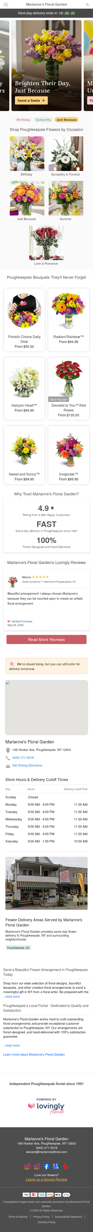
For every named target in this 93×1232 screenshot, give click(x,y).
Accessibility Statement (68, 1216)
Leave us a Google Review (46, 1179)
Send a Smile (29, 100)
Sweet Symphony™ (32, 581)
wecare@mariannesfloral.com (46, 1152)
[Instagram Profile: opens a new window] (27, 1166)
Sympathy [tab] (43, 120)
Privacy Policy (41, 1216)
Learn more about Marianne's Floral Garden (34, 1054)
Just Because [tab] (66, 120)
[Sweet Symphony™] (14, 581)
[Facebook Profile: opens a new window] (46, 1166)
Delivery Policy (46, 1222)
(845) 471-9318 (23, 757)
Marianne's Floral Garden (46, 4)
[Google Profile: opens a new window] (56, 1166)
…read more (11, 996)
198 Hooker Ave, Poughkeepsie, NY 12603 (46, 1143)
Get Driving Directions (27, 765)
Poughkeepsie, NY (18, 947)
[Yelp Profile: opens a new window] (66, 1166)
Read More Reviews (46, 639)
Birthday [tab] (23, 120)
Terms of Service (18, 1216)
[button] (84, 1222)
